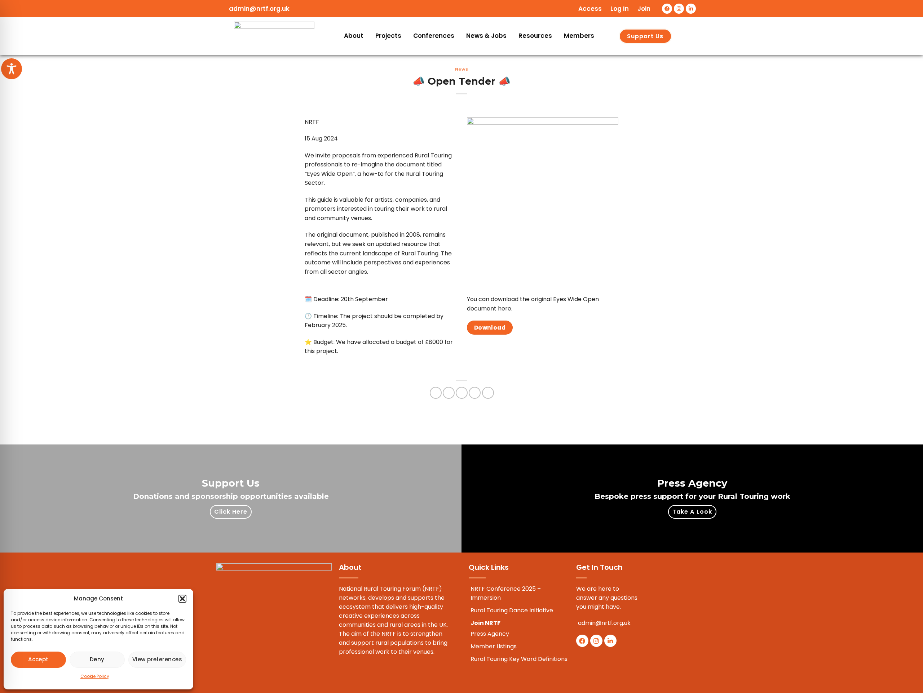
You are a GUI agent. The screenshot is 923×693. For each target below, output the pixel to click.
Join (643, 9)
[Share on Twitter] (449, 393)
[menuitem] (354, 36)
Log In (619, 9)
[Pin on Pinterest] (475, 393)
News (461, 69)
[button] (182, 598)
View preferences (157, 659)
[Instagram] (679, 9)
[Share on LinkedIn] (488, 393)
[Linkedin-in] (691, 9)
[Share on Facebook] (436, 393)
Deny (97, 659)
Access (590, 9)
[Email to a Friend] (462, 393)
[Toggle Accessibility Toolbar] (11, 69)
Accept (38, 659)
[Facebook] (667, 9)
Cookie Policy (94, 676)
